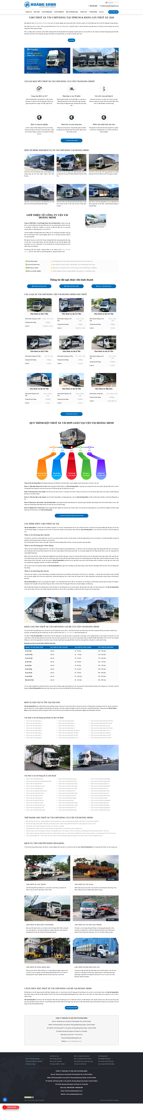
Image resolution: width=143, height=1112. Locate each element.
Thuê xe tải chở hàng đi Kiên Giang (67, 783)
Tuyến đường (93, 12)
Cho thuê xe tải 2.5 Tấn (71, 314)
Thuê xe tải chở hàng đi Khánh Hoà (100, 795)
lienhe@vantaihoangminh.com (110, 6)
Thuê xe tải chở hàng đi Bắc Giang (100, 791)
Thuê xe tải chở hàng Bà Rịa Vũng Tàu (36, 791)
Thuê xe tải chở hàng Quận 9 (66, 721)
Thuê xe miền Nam (47, 12)
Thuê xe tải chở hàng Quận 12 (66, 728)
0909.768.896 (78, 1034)
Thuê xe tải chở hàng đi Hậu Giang (35, 810)
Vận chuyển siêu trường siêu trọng (83, 1061)
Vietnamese (110, 2)
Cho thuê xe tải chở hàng (32, 1056)
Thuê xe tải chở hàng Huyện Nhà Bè (100, 733)
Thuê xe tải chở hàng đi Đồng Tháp (67, 793)
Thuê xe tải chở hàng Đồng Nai (34, 788)
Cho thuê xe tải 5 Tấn (39, 351)
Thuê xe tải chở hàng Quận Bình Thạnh (101, 723)
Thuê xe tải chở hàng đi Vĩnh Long (35, 805)
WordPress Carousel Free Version (97, 224)
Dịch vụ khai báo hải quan (32, 1058)
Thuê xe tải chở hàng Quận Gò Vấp (100, 725)
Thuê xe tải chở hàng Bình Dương (35, 786)
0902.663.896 (93, 6)
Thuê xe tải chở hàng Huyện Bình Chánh (102, 728)
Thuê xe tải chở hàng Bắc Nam (34, 779)
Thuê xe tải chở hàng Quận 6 (34, 733)
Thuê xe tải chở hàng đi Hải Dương (100, 810)
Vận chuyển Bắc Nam (72, 12)
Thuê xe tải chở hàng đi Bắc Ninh (100, 802)
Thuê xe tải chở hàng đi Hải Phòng (100, 805)
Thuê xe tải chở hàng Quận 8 (34, 737)
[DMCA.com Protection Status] (71, 1097)
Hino (63, 249)
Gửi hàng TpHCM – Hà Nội (57, 1064)
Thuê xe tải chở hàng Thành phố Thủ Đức (102, 721)
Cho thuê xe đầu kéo (103, 389)
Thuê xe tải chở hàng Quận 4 (34, 728)
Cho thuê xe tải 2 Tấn (39, 314)
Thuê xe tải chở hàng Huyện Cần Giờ (101, 735)
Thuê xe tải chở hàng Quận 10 (66, 723)
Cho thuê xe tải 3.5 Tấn (103, 314)
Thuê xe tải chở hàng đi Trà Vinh (67, 795)
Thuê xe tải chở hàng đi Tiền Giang (67, 786)
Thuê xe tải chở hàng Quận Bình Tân (68, 737)
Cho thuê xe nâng (30, 1064)
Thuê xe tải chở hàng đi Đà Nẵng (67, 798)
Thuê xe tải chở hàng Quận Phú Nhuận (68, 730)
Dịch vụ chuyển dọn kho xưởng (82, 1058)
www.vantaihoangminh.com (74, 1041)
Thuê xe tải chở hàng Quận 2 (34, 723)
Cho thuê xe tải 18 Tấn (71, 389)
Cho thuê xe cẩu (54, 1056)
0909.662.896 (79, 1087)
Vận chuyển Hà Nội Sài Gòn (105, 1061)
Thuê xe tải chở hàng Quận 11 (66, 725)
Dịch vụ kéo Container (56, 1061)
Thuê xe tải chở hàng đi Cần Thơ (35, 800)
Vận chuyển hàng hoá (56, 1058)
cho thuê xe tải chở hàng (43, 23)
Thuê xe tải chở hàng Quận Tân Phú (68, 735)
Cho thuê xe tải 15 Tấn (39, 389)
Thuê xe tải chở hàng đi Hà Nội (99, 798)
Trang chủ (28, 12)
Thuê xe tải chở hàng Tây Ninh (34, 795)
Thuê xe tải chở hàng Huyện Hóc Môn (101, 737)
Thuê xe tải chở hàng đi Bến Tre (67, 791)
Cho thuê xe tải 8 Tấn (71, 351)
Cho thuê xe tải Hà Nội (80, 1064)
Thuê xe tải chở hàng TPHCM (34, 783)
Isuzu (25, 251)
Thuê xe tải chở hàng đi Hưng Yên (100, 793)
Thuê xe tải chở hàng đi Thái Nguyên (100, 800)
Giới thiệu (37, 12)
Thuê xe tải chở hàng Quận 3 (34, 725)
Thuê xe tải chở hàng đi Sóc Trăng (67, 788)
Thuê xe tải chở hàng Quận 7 (34, 735)
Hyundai (67, 249)
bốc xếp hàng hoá (69, 632)
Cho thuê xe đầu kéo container (34, 1061)
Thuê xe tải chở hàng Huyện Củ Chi (100, 730)
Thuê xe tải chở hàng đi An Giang (67, 779)
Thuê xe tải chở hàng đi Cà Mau (34, 802)
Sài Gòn (70, 706)
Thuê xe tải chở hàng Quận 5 (34, 730)
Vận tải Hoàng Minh (63, 26)
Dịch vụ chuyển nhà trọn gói (81, 1056)
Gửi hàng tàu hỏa (103, 1056)
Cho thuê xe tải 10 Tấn (103, 351)
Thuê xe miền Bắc (59, 12)
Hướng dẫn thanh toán (104, 1058)
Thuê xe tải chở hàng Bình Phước (35, 793)
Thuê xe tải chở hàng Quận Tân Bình (68, 733)
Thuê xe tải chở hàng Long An (34, 798)
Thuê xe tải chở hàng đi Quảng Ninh (100, 807)
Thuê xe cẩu (83, 12)
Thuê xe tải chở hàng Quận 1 (34, 721)
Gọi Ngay (37, 26)
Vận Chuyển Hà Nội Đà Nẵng (106, 1064)
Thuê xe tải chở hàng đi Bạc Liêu (35, 807)
